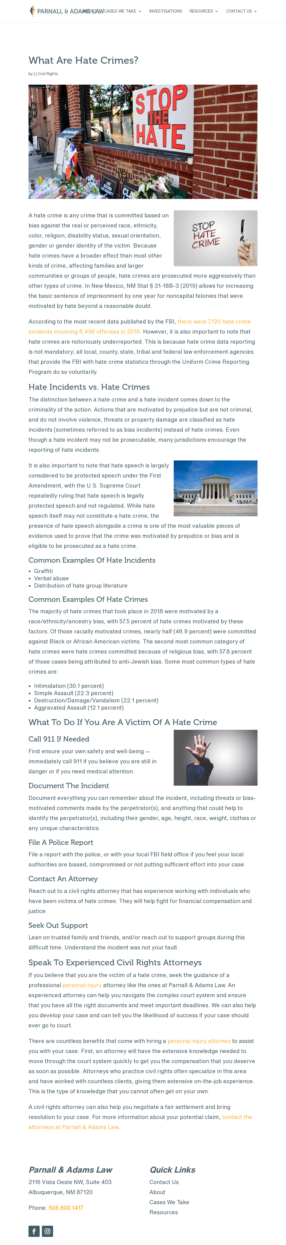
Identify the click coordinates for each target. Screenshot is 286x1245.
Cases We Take (169, 1202)
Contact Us (239, 11)
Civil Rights (48, 74)
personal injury (82, 985)
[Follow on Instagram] (47, 1231)
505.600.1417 (66, 1208)
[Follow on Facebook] (34, 1231)
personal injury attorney (199, 1041)
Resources (201, 11)
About (90, 11)
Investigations (165, 11)
